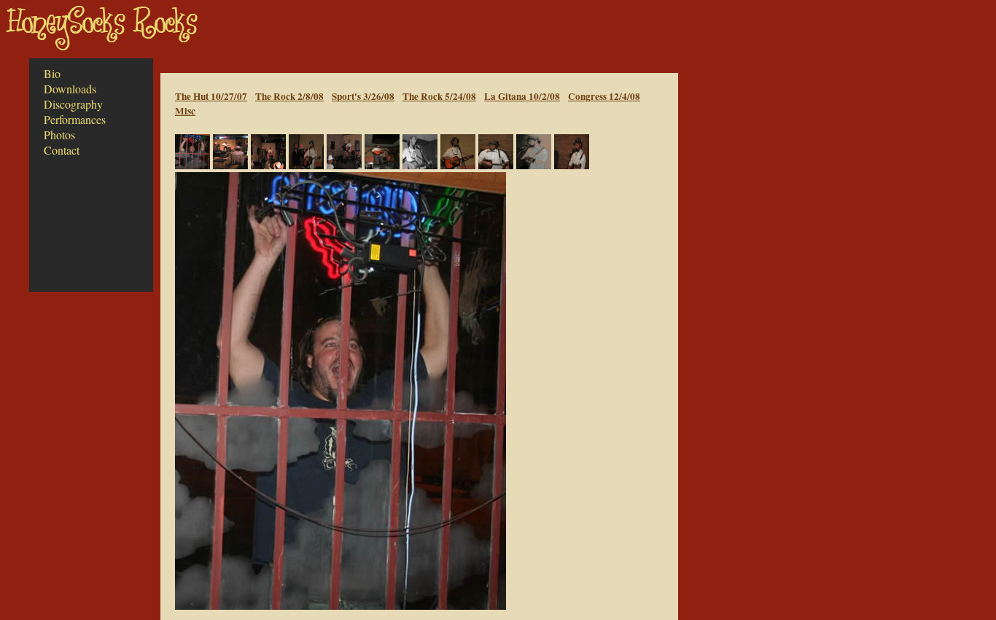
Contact (61, 150)
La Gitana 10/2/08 (522, 96)
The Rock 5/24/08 (439, 96)
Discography (73, 104)
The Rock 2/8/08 (289, 96)
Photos (59, 134)
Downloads (70, 88)
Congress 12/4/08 (604, 96)
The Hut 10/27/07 (211, 96)
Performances (75, 119)
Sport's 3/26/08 (363, 96)
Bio (52, 73)
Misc (185, 111)
